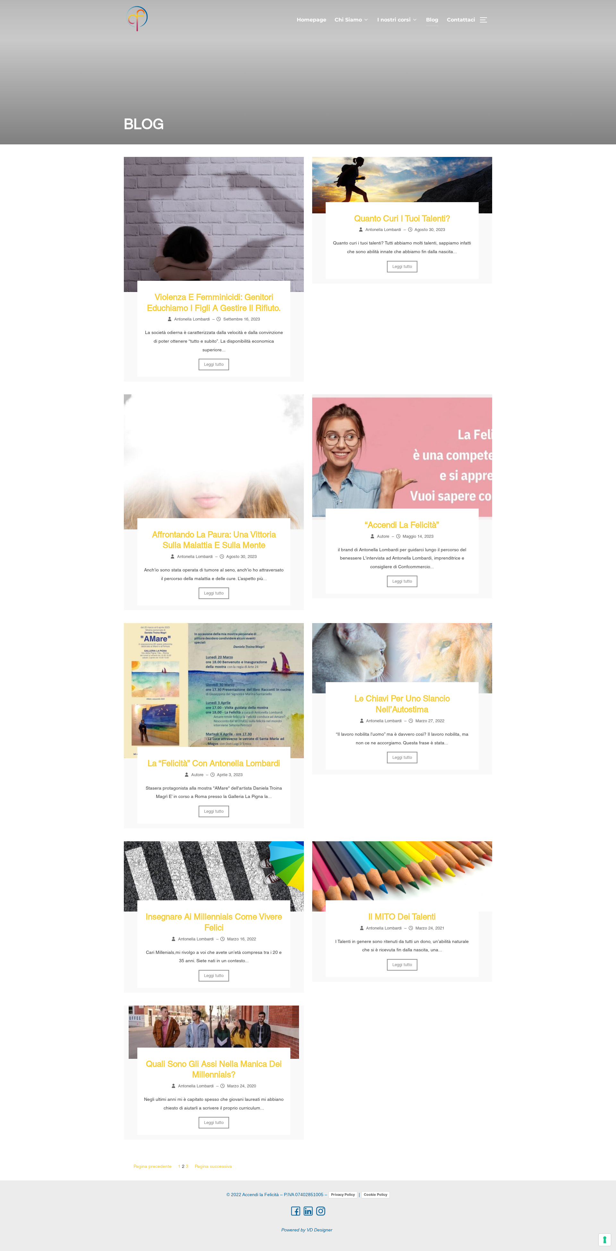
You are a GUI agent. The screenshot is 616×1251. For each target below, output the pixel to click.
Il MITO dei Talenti (402, 916)
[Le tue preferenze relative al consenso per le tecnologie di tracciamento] (605, 1240)
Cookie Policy (375, 1194)
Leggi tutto (214, 364)
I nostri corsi (394, 20)
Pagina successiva (213, 1166)
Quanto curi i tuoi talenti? (402, 218)
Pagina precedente (152, 1166)
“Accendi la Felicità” (402, 525)
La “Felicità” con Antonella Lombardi (214, 763)
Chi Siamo (348, 20)
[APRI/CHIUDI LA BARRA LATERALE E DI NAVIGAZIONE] (485, 20)
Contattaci (461, 20)
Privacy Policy (343, 1194)
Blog (432, 20)
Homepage (311, 20)
